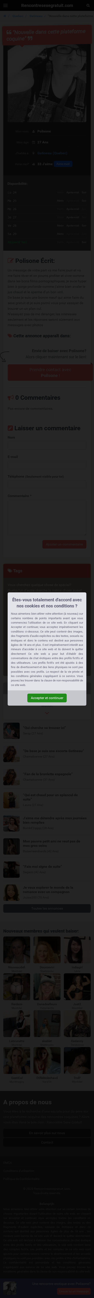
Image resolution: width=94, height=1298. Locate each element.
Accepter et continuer (47, 698)
